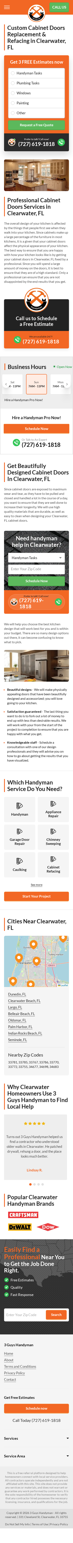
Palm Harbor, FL (20, 1027)
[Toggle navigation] (7, 7)
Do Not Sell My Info (17, 1524)
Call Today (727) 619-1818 (37, 1420)
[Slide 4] (42, 1184)
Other (21, 113)
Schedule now (36, 1408)
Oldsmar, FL (17, 1020)
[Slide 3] (38, 1184)
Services (11, 1438)
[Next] (67, 384)
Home (8, 1353)
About (8, 1360)
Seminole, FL (17, 1040)
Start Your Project (37, 896)
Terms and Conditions (20, 1366)
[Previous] (6, 384)
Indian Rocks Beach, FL (25, 1033)
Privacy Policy (14, 1373)
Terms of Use (40, 1524)
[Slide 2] (34, 1184)
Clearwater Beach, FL (24, 1001)
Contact (10, 1379)
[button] (36, 961)
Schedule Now (36, 428)
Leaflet (64, 985)
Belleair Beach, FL (21, 1014)
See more (36, 884)
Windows (24, 93)
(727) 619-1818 (41, 341)
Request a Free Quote (36, 125)
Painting (23, 103)
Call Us (59, 7)
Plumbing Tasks (28, 83)
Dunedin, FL (17, 994)
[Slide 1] (30, 1184)
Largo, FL (15, 1007)
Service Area (14, 1456)
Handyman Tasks (29, 73)
